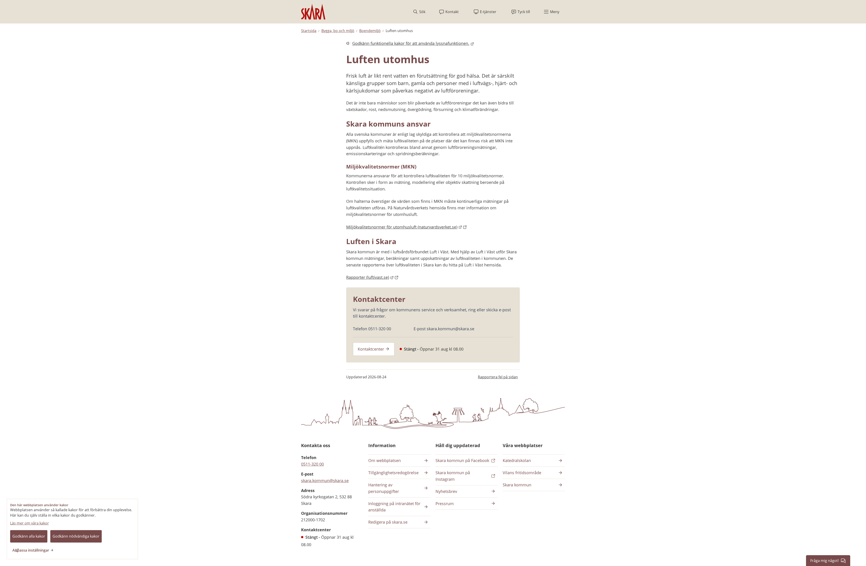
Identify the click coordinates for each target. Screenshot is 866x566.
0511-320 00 (312, 464)
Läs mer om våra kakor (29, 523)
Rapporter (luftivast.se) (372, 277)
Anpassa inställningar (30, 550)
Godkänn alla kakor (28, 536)
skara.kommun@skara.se (325, 480)
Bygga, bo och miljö (337, 30)
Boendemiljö (370, 30)
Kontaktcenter (371, 349)
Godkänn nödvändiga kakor (76, 536)
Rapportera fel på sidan (498, 376)
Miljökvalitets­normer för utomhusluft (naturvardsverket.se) (406, 227)
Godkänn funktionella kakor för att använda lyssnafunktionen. (407, 44)
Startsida (308, 30)
